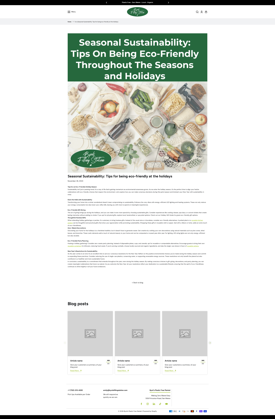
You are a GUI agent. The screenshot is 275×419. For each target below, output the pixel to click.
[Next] (168, 2)
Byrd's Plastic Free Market (133, 411)
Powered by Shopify (150, 411)
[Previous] (106, 2)
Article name (76, 361)
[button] (197, 12)
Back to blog (138, 282)
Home (69, 22)
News (76, 22)
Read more (74, 371)
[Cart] (206, 12)
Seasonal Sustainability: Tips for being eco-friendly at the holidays (98, 22)
